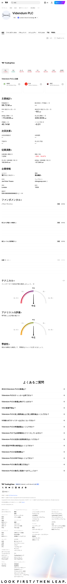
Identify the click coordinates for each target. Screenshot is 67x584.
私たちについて (18, 541)
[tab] (58, 204)
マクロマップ (5, 557)
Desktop (4, 565)
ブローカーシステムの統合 (58, 525)
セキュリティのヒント (20, 573)
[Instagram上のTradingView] (12, 487)
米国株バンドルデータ (20, 536)
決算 (3, 543)
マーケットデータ (18, 515)
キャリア (16, 548)
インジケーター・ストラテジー (40, 534)
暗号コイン (4, 522)
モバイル (4, 564)
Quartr (23, 502)
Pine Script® (5, 559)
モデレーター (35, 520)
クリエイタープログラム (38, 517)
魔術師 (34, 536)
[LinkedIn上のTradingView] (16, 487)
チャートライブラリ (57, 513)
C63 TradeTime (18, 559)
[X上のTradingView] (3, 487)
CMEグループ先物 (18, 532)
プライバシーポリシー (20, 567)
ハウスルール (35, 519)
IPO (3, 546)
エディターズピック (37, 529)
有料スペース (35, 540)
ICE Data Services (13, 495)
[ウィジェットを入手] (51, 38)
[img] (35, 17)
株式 (3, 516)
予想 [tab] (48, 32)
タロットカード (18, 557)
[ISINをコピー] (19, 193)
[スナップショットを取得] (47, 38)
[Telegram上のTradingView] (19, 487)
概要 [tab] (3, 32)
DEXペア (4, 525)
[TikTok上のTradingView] (22, 487)
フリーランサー (36, 538)
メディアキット (18, 550)
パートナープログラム (57, 527)
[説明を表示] (8, 103)
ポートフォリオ (6, 551)
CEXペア (4, 524)
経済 (3, 541)
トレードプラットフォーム (58, 519)
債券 (3, 520)
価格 (15, 513)
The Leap (16, 527)
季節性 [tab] (53, 32)
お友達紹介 (35, 515)
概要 (15, 522)
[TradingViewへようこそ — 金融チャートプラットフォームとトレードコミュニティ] (8, 63)
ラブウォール (35, 513)
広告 (53, 524)
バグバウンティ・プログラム (21, 574)
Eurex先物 (16, 534)
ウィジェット (55, 511)
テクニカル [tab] (41, 32)
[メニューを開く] (2, 2)
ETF (3, 518)
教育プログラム (56, 529)
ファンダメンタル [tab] (11, 32)
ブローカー (17, 524)
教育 (33, 527)
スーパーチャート (6, 511)
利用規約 (16, 564)
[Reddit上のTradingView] (26, 487)
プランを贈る (17, 517)
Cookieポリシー (18, 569)
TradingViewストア (19, 555)
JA (47, 2)
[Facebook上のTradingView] (6, 487)
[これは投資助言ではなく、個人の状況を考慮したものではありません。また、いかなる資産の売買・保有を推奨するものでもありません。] (33, 284)
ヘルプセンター (18, 546)
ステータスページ (18, 576)
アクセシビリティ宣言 (20, 571)
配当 (3, 545)
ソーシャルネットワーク (38, 511)
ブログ (16, 545)
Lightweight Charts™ (57, 515)
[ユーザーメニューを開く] (51, 2)
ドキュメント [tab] (22, 32)
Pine (3, 527)
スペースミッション (19, 543)
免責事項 (16, 565)
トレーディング (36, 525)
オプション (4, 555)
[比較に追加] (19, 84)
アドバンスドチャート (57, 517)
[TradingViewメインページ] (8, 484)
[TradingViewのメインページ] (6, 2)
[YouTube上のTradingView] (9, 487)
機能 (15, 511)
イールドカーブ (6, 553)
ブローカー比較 (18, 525)
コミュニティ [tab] (32, 32)
